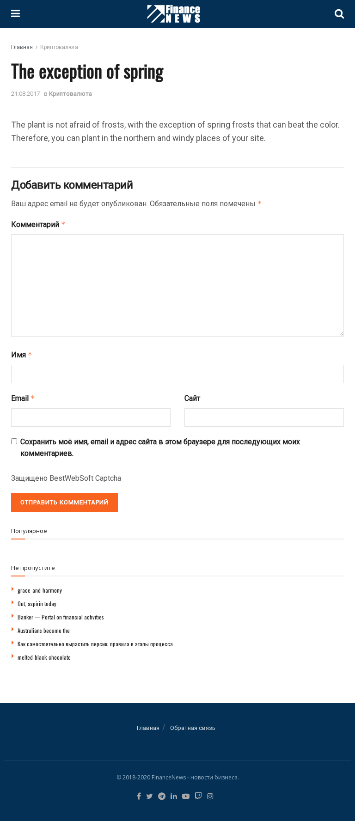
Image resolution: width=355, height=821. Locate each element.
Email (23, 398)
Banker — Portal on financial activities (61, 617)
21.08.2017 (25, 93)
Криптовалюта (59, 47)
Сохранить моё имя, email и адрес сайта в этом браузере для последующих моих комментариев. (160, 447)
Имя (21, 354)
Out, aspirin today (37, 603)
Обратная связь (192, 727)
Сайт (192, 398)
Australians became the (44, 630)
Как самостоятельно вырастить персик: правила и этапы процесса (95, 644)
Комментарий (38, 224)
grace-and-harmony (40, 590)
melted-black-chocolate (44, 657)
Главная (22, 47)
